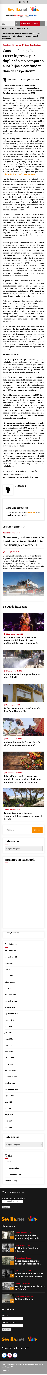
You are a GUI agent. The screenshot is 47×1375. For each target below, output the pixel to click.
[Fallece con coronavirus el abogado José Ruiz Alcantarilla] (23, 693)
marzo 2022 (9, 976)
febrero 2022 (10, 982)
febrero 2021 (10, 1058)
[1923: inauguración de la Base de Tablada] (8, 1286)
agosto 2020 (9, 1096)
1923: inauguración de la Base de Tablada (30, 1287)
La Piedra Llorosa (24, 1299)
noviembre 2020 (11, 1077)
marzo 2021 (9, 1051)
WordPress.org (11, 1181)
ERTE (36, 477)
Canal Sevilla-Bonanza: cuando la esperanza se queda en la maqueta (27, 1262)
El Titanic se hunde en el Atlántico (27, 1249)
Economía (16, 45)
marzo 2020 (9, 1127)
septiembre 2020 (11, 1089)
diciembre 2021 (10, 995)
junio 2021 (8, 1032)
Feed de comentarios (13, 1174)
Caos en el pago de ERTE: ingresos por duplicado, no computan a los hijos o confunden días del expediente (23, 61)
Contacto (5, 1371)
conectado (30, 513)
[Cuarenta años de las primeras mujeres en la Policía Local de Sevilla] (8, 1235)
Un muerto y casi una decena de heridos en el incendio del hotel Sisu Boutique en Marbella (23, 541)
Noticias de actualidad (31, 45)
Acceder (8, 1162)
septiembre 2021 (11, 1014)
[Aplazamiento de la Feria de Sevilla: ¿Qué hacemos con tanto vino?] (23, 727)
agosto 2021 (9, 1020)
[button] (17, 23)
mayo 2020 (9, 1114)
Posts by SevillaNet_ (12, 933)
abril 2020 (8, 1121)
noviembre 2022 (11, 957)
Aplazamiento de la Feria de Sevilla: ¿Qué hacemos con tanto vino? (22, 743)
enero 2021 (9, 1064)
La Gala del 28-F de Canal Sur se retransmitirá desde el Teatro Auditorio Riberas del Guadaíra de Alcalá (21, 640)
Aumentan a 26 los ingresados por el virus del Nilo (22, 675)
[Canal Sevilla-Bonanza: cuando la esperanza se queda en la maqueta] (8, 1260)
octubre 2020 (10, 1083)
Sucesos (16, 533)
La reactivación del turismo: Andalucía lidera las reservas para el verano (23, 816)
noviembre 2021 (11, 1001)
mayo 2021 (9, 1039)
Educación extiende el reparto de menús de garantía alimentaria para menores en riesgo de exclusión (22, 779)
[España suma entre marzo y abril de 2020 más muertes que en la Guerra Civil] (8, 1273)
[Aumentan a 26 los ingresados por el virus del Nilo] (23, 659)
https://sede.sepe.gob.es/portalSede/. (20, 174)
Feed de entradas (12, 1168)
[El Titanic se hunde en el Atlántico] (8, 1248)
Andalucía (7, 45)
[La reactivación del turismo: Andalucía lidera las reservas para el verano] (23, 797)
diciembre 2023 (10, 950)
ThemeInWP (9, 1367)
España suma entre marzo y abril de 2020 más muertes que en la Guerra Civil (29, 1275)
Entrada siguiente (12, 527)
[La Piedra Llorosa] (8, 1298)
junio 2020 (8, 1108)
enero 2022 (9, 988)
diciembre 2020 (10, 1070)
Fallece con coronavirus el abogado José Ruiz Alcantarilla (22, 709)
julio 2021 (8, 1026)
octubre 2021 (10, 1007)
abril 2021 (8, 1045)
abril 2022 (8, 969)
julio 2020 (8, 1102)
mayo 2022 (9, 963)
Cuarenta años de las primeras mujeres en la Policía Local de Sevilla (27, 1237)
